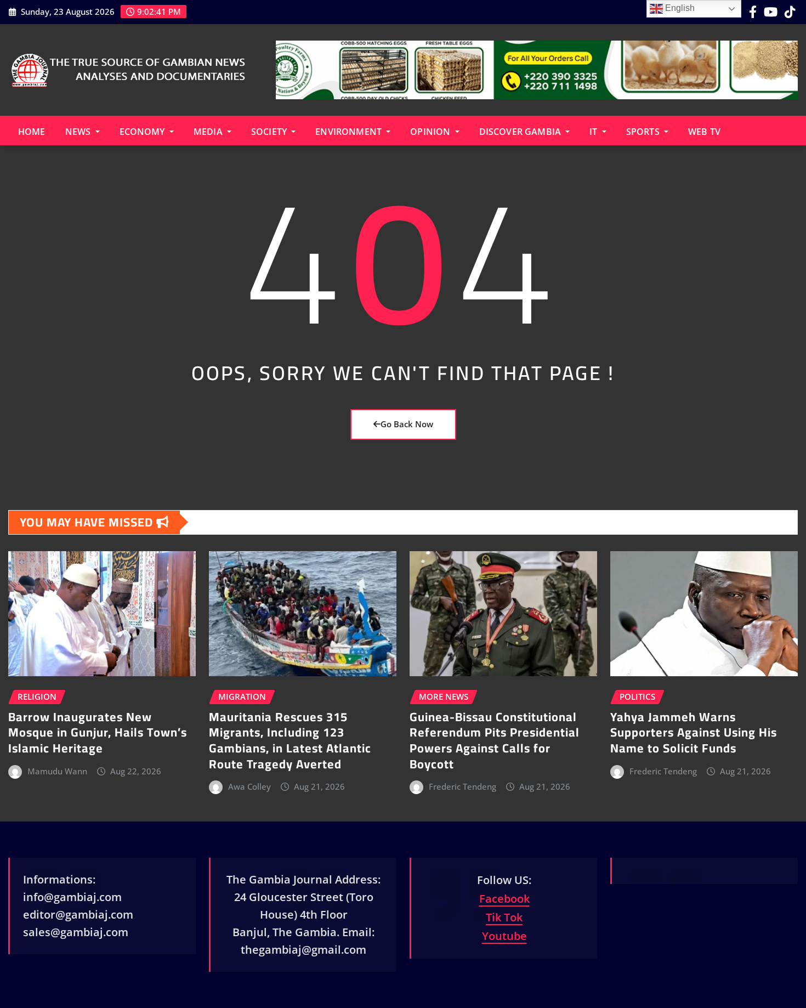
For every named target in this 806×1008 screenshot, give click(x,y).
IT (594, 132)
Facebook (504, 898)
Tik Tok (504, 917)
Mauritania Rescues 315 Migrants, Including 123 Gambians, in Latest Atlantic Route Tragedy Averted (290, 740)
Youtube (504, 935)
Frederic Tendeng (462, 786)
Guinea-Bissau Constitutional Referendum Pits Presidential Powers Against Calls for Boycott (495, 740)
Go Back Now (407, 423)
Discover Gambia (521, 132)
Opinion (431, 132)
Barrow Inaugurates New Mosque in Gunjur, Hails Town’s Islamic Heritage (97, 732)
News (79, 132)
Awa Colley (249, 786)
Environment (349, 132)
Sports (644, 132)
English (679, 8)
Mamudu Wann (57, 771)
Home (32, 132)
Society (270, 132)
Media (209, 132)
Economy (143, 132)
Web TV (704, 132)
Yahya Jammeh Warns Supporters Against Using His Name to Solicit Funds (693, 732)
